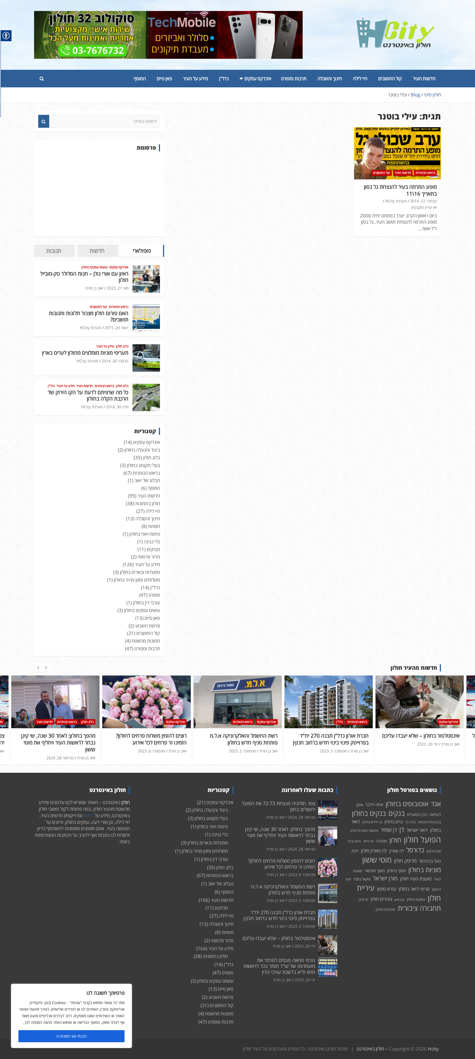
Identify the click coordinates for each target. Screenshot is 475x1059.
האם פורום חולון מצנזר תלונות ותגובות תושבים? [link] (88, 316)
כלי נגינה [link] (152, 541)
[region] (71, 1016)
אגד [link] (436, 803)
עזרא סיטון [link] (386, 889)
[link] (395, 21)
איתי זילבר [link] (374, 805)
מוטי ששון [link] (377, 860)
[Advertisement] (99, 193)
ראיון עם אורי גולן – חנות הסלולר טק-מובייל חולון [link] (84, 276)
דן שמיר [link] (389, 829)
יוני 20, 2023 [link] (305, 979)
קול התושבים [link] (390, 78)
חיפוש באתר (43, 121)
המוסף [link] (140, 78)
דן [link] (401, 829)
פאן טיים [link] (164, 78)
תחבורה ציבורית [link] (419, 908)
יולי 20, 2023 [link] (336, 744)
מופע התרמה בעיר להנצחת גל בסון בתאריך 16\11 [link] (400, 190)
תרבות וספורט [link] (293, 78)
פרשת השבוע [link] (147, 625)
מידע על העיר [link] (195, 78)
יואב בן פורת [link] (94, 288)
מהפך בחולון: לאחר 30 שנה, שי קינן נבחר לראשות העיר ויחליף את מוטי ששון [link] (280, 835)
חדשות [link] (97, 250)
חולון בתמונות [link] (147, 503)
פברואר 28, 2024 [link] (301, 849)
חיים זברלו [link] (354, 841)
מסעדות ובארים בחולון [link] (140, 572)
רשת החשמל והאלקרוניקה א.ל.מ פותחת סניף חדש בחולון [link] (153, 739)
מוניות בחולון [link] (424, 869)
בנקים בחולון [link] (369, 813)
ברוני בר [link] (410, 822)
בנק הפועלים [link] (417, 814)
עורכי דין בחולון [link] (146, 602)
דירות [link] (88, 815)
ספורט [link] (154, 595)
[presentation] (38, 668)
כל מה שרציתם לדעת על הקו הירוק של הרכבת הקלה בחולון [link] (88, 395)
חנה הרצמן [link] (434, 851)
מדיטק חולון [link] (405, 860)
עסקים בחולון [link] (416, 899)
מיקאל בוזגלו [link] (362, 879)
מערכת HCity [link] (396, 201)
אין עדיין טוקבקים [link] (424, 207)
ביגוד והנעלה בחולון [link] (142, 450)
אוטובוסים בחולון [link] (407, 803)
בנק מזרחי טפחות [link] (429, 822)
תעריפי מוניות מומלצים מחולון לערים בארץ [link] (85, 352)
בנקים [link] (396, 813)
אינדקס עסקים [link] (257, 78)
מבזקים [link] (153, 549)
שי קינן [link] (363, 899)
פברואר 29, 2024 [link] (424, 751)
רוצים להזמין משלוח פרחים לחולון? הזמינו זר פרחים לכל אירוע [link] (60, 739)
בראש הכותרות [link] (425, 172)
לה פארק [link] (396, 851)
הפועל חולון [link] (422, 839)
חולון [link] (395, 839)
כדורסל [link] (415, 849)
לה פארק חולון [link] (374, 850)
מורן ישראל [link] (385, 878)
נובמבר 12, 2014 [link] (423, 201)
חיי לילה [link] (360, 78)
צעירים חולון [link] (381, 899)
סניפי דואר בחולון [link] (414, 889)
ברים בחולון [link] (394, 821)
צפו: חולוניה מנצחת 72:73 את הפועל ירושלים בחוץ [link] (420, 739)
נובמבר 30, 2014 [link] (115, 360)
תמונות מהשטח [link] (146, 641)
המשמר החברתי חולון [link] (364, 830)
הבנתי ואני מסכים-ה (71, 1036)
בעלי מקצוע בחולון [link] (143, 465)
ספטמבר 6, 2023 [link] (60, 751)
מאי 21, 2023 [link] (117, 288)
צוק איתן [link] (399, 900)
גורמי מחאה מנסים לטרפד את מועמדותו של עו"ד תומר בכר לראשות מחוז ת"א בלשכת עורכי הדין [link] (279, 966)
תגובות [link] (53, 250)
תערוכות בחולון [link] (385, 909)
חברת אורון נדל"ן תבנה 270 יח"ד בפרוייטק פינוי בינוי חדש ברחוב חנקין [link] (240, 739)
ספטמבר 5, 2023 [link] (151, 751)
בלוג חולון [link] (122, 346)
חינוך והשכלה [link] (329, 78)
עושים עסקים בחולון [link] (94, 267)
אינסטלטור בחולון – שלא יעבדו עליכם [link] (330, 735)
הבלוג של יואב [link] (147, 480)
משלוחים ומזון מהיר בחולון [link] (137, 580)
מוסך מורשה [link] (375, 870)
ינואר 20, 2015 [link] (116, 327)
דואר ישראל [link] (417, 830)
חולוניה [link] (381, 841)
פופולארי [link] (142, 250)
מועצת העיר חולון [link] (416, 878)
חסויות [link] (154, 526)
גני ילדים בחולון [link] (372, 822)
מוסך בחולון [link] (396, 870)
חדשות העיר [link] (424, 78)
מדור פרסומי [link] (149, 557)
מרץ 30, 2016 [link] (117, 406)
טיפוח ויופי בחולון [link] (144, 534)
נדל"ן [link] (224, 78)
